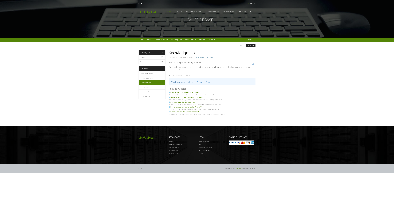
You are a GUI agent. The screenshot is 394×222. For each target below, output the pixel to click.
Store (149, 40)
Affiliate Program (212, 11)
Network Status (190, 40)
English (232, 45)
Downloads (145, 87)
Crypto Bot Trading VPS (194, 11)
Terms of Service (204, 142)
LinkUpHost (239, 168)
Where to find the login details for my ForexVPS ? (188, 97)
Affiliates (202, 40)
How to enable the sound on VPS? (182, 102)
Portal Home (172, 57)
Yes (200, 82)
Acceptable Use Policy (205, 148)
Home (169, 11)
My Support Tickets (146, 73)
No (208, 82)
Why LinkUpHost (174, 148)
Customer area (173, 153)
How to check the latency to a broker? (184, 92)
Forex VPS (178, 11)
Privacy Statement (204, 150)
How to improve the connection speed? (184, 112)
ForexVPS (191, 57)
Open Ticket (145, 96)
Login (240, 45)
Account (249, 40)
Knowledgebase (176, 40)
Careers (201, 153)
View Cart (251, 45)
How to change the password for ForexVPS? (186, 107)
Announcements (162, 40)
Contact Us (211, 40)
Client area (242, 11)
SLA (200, 145)
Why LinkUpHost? (228, 11)
